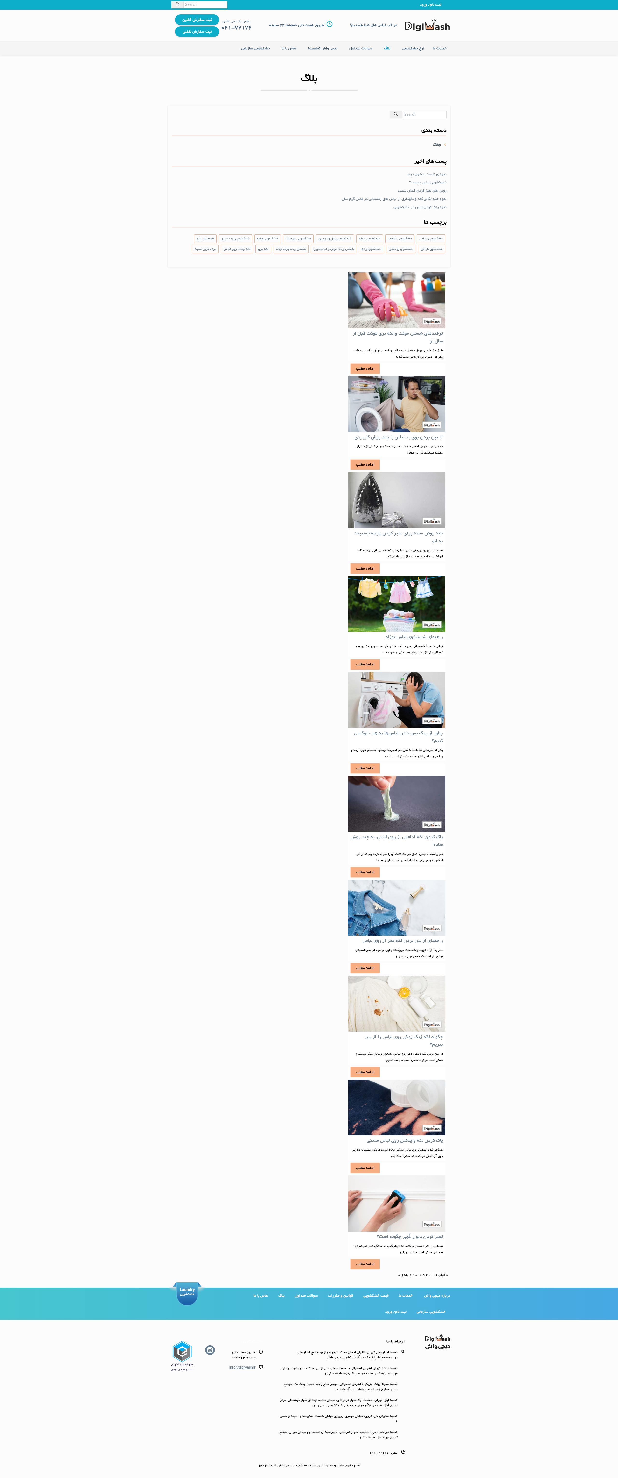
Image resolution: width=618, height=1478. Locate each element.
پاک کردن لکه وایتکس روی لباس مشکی (405, 1140)
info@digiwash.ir (242, 1367)
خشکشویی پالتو (267, 238)
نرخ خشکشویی (413, 48)
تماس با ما (289, 48)
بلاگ (387, 48)
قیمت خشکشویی (376, 1295)
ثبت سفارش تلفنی (197, 32)
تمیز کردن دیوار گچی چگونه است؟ (410, 1236)
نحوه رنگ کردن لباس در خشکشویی (420, 207)
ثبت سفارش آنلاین (197, 20)
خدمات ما (440, 48)
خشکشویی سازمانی (255, 48)
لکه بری (263, 249)
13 (411, 1275)
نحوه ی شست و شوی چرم (427, 174)
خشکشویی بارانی (431, 238)
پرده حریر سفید (205, 249)
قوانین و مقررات (340, 1295)
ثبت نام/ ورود (430, 4)
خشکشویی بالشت (400, 238)
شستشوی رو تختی (401, 249)
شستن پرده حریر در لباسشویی (333, 249)
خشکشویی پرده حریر (235, 238)
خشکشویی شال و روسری (334, 238)
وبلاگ (437, 145)
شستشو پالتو (205, 238)
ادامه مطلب (365, 368)
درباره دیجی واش (437, 1295)
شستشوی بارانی (432, 249)
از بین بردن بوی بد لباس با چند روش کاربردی (398, 437)
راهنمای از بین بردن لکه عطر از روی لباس (402, 940)
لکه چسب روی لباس (237, 249)
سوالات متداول (360, 48)
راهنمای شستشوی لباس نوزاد (414, 637)
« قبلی (443, 1275)
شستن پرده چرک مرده (291, 249)
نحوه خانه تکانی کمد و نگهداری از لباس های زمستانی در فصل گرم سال (394, 199)
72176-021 (379, 1453)
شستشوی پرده (371, 249)
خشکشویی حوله (369, 238)
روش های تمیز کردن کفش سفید (422, 191)
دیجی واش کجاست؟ (323, 48)
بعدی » (403, 1275)
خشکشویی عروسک (298, 238)
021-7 (229, 27)
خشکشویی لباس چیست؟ (428, 182)
